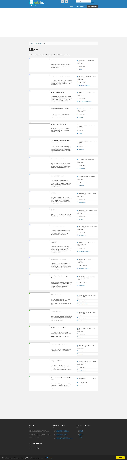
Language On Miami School (58, 259)
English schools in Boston (61, 434)
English (81, 430)
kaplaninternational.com (84, 251)
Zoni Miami (54, 210)
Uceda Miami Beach (56, 311)
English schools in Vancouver (62, 433)
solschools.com (82, 235)
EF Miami (53, 60)
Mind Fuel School (55, 294)
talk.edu (81, 133)
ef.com (80, 69)
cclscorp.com (82, 385)
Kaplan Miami (55, 242)
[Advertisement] (63, 404)
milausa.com (82, 285)
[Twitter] (38, 448)
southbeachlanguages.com (85, 101)
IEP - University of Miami (57, 176)
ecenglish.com (82, 202)
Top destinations (92, 6)
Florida (39, 43)
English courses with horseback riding (64, 438)
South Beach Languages (57, 92)
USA (36, 43)
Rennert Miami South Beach (58, 159)
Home (71, 6)
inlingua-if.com (82, 370)
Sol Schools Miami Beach (58, 226)
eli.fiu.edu (81, 149)
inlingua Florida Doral (57, 361)
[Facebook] (36, 448)
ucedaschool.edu (83, 321)
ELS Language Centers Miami (59, 344)
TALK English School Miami (58, 124)
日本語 (80, 437)
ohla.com (81, 117)
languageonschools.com (84, 85)
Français (81, 433)
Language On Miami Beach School (60, 76)
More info (49, 458)
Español (81, 431)
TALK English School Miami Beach (60, 327)
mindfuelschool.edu (83, 304)
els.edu (80, 354)
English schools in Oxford (61, 430)
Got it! (120, 458)
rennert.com (82, 168)
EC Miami (53, 193)
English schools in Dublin (61, 435)
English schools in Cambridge (62, 431)
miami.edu (81, 185)
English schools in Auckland (62, 437)
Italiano (81, 435)
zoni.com (81, 219)
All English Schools (80, 6)
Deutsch (81, 434)
